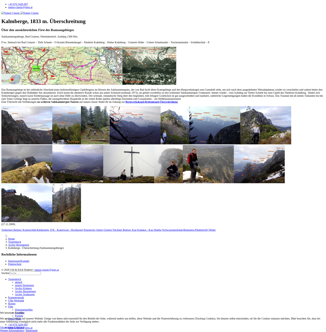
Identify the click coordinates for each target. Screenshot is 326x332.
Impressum (32, 330)
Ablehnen (19, 327)
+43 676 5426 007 (18, 4)
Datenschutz (14, 264)
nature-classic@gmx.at (20, 7)
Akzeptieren (6, 327)
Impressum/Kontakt (18, 261)
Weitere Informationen (12, 330)
